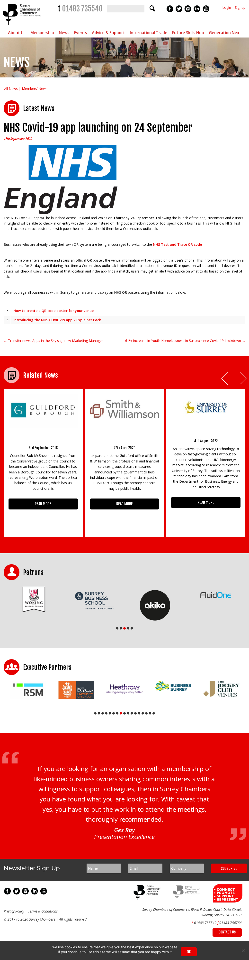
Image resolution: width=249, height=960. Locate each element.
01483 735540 (82, 8)
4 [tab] (128, 628)
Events (80, 32)
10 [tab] (128, 713)
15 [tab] (146, 713)
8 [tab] (121, 713)
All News (11, 88)
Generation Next (225, 32)
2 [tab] (121, 628)
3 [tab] (124, 628)
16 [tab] (150, 713)
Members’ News (34, 88)
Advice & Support (108, 32)
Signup (240, 7)
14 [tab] (143, 713)
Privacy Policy (14, 911)
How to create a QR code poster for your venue (53, 310)
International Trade (148, 32)
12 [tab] (135, 713)
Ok (189, 951)
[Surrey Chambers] (22, 26)
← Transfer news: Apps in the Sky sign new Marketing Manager (53, 340)
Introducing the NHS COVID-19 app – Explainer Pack (57, 320)
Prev (225, 378)
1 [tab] (117, 628)
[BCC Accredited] (148, 899)
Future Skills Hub (188, 32)
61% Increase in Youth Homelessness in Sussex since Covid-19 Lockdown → (185, 340)
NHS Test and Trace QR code (177, 244)
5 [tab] (132, 628)
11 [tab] (132, 713)
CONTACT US (227, 932)
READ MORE (43, 503)
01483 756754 (230, 922)
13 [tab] (139, 713)
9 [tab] (124, 713)
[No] (242, 950)
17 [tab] (153, 713)
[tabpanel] (34, 599)
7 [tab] (117, 713)
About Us (17, 32)
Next (244, 378)
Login (226, 7)
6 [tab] (113, 713)
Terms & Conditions (43, 911)
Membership (42, 32)
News (64, 32)
